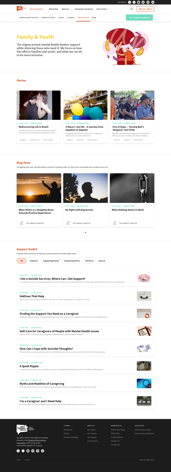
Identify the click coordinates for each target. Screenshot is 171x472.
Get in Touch (101, 9)
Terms (18, 460)
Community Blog (71, 437)
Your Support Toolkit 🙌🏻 (138, 18)
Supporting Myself (51, 260)
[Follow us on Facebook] (130, 2)
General (102, 260)
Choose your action (143, 429)
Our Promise (92, 441)
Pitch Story (115, 433)
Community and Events (84, 9)
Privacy (27, 460)
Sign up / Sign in (145, 9)
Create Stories (117, 437)
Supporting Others (72, 260)
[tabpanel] (39, 200)
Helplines (34, 260)
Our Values (92, 433)
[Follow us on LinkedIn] (148, 2)
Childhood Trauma (48, 17)
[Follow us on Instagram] (139, 2)
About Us (65, 9)
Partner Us (115, 441)
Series (66, 433)
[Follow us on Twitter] (135, 2)
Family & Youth (83, 17)
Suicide (61, 17)
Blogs (94, 17)
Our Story (91, 429)
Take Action (53, 9)
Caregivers (71, 17)
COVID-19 (89, 260)
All (22, 260)
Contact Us (115, 444)
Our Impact (92, 437)
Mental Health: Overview (29, 17)
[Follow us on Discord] (152, 2)
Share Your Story (118, 429)
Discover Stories (36, 9)
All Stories (68, 429)
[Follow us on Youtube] (144, 2)
